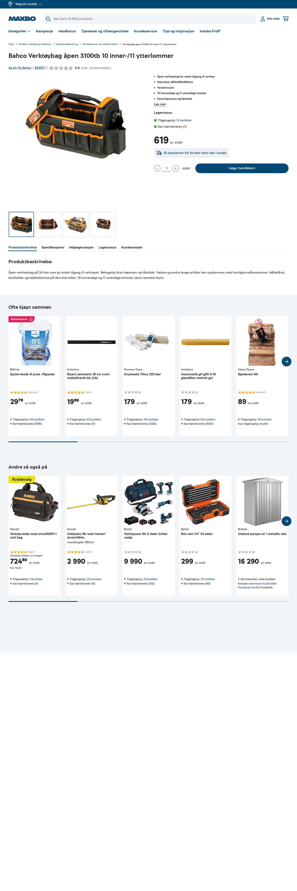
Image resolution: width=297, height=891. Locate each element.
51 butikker (151, 579)
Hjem (11, 44)
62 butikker (94, 419)
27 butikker (208, 579)
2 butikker (36, 579)
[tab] (22, 248)
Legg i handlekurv (242, 168)
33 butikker (94, 579)
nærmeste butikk (259, 584)
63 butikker (37, 419)
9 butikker (184, 120)
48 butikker (151, 419)
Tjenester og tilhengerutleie (104, 31)
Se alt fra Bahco (19, 68)
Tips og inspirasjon (178, 31)
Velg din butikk (26, 4)
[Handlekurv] (286, 18)
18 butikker (265, 419)
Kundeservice (145, 31)
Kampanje (44, 31)
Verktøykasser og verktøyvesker (100, 44)
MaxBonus (67, 31)
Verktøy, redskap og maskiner (35, 44)
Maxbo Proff (210, 31)
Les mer (160, 104)
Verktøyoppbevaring (67, 44)
